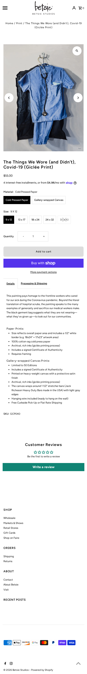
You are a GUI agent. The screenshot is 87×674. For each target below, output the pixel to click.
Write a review (43, 467)
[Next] (78, 97)
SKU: (6, 413)
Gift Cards (9, 532)
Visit (6, 589)
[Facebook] (4, 664)
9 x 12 (9, 219)
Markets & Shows (13, 523)
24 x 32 (50, 219)
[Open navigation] (16, 8)
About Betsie (10, 584)
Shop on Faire (11, 537)
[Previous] (9, 97)
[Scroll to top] (78, 663)
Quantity (8, 236)
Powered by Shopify (42, 670)
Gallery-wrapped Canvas (48, 199)
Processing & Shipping (34, 283)
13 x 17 (21, 219)
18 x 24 (35, 219)
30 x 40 (64, 219)
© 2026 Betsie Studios (16, 670)
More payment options (43, 272)
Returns (7, 561)
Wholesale (9, 517)
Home (9, 23)
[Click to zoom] (77, 50)
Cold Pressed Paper (17, 199)
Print (19, 23)
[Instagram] (11, 664)
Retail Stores (10, 527)
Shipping (8, 556)
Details (10, 283)
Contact (8, 579)
